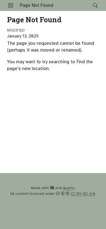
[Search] (90, 5)
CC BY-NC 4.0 (83, 193)
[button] (11, 5)
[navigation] (73, 5)
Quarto (68, 188)
